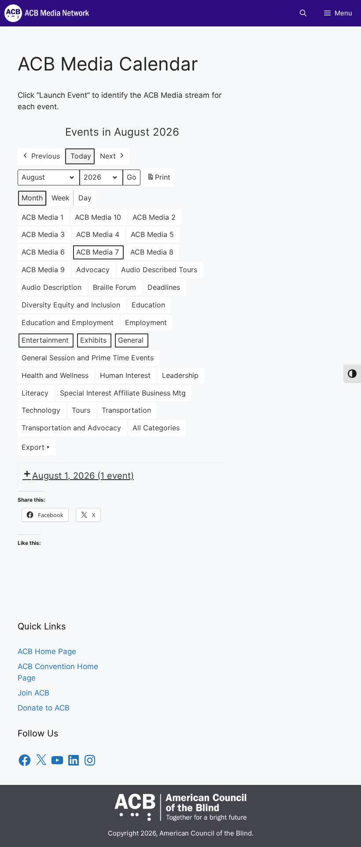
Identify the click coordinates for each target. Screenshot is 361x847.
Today (80, 156)
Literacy (35, 392)
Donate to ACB (44, 707)
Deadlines (163, 287)
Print (158, 180)
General (131, 340)
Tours (81, 410)
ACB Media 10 (98, 217)
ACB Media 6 (43, 252)
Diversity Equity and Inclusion (71, 304)
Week (61, 197)
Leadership (180, 375)
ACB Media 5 (152, 234)
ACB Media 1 (42, 217)
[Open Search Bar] (303, 13)
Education (148, 304)
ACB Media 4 (97, 234)
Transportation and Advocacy (71, 427)
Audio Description (51, 287)
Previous (45, 156)
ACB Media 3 (43, 234)
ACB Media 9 (43, 269)
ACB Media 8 (151, 252)
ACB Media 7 (97, 252)
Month (32, 197)
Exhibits (93, 340)
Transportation (126, 410)
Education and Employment (68, 322)
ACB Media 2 (154, 217)
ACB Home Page (47, 651)
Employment (146, 322)
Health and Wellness (55, 375)
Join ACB (33, 692)
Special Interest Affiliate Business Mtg (123, 392)
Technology (41, 410)
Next (108, 156)
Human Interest (125, 375)
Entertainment (45, 340)
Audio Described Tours (159, 269)
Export (33, 447)
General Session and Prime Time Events (88, 357)
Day (85, 197)
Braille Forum (114, 287)
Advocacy (93, 269)
